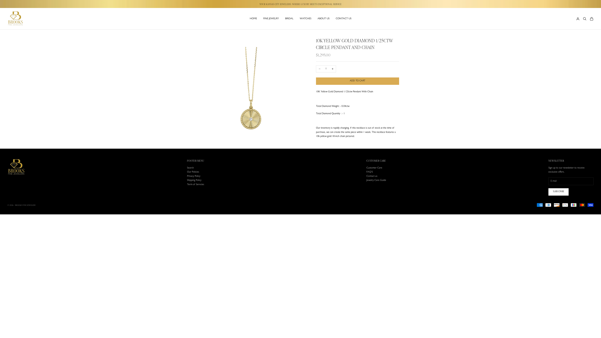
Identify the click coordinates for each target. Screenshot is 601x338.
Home (253, 19)
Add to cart (357, 81)
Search (190, 168)
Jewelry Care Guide (376, 180)
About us (323, 19)
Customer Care (374, 168)
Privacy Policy (193, 176)
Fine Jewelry (271, 19)
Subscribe (558, 192)
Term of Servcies (195, 184)
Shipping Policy (194, 180)
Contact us (343, 19)
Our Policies (193, 172)
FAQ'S (369, 172)
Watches (305, 19)
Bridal (289, 19)
